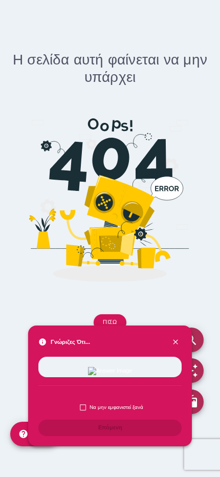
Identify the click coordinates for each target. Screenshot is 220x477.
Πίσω (110, 322)
